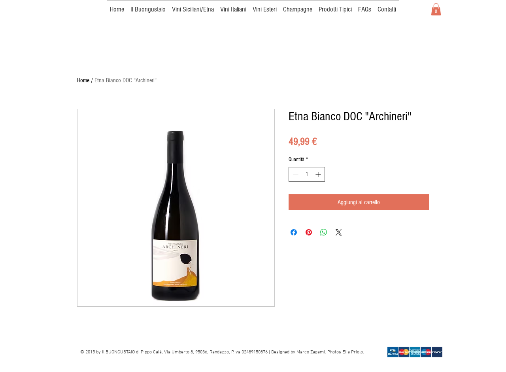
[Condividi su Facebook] (293, 232)
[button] (436, 9)
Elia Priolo (352, 352)
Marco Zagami (310, 352)
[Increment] (319, 174)
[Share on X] (339, 232)
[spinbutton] (307, 174)
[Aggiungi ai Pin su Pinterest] (308, 232)
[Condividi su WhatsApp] (324, 232)
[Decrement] (295, 174)
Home (83, 80)
